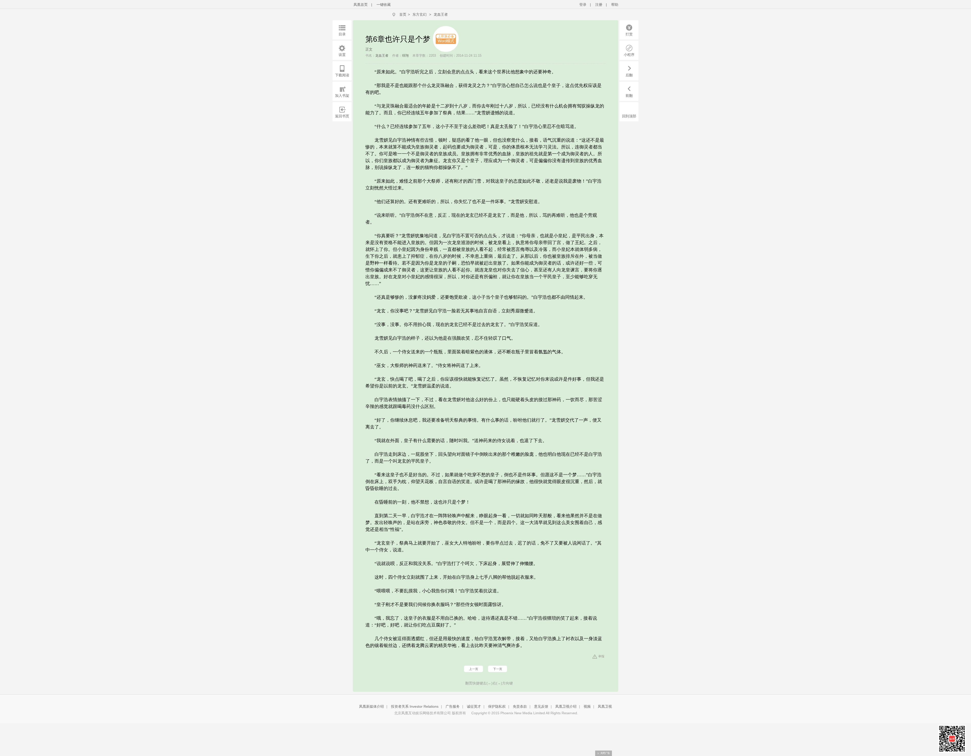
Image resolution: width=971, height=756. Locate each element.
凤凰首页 (361, 5)
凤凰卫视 (605, 706)
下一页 (497, 669)
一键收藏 (384, 5)
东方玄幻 (419, 14)
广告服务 (453, 706)
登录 (582, 5)
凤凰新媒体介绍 (371, 706)
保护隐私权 (497, 706)
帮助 (614, 5)
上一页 (473, 669)
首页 (402, 14)
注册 (598, 5)
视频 (587, 706)
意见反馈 (541, 706)
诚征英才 (474, 706)
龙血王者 (441, 14)
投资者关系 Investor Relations (414, 706)
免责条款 (520, 706)
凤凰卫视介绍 (566, 706)
